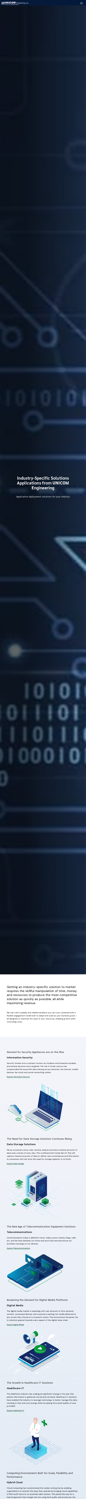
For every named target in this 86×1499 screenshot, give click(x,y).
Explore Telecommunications (18, 1248)
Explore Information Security (18, 1077)
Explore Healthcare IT (15, 1410)
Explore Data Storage (15, 1164)
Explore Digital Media (15, 1325)
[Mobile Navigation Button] (81, 3)
